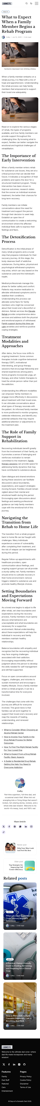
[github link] (24, 1064)
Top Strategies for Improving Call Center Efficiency (16, 867)
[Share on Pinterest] (15, 827)
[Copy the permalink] (4, 832)
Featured (5, 1084)
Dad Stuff (5, 1080)
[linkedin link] (14, 1064)
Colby (8, 37)
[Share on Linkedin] (26, 827)
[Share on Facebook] (9, 827)
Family (4, 1076)
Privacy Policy (25, 1076)
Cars (3, 1087)
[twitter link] (4, 1064)
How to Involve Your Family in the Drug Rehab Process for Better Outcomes (19, 740)
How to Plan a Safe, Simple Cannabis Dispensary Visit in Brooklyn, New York (19, 1018)
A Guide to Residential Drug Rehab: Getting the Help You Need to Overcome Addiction (20, 764)
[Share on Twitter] (4, 827)
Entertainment (7, 1091)
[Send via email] (31, 827)
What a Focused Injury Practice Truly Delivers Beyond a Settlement (20, 918)
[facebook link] (9, 1064)
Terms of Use (25, 1087)
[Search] (26, 3)
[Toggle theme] (31, 3)
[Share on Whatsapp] (20, 827)
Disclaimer (24, 1084)
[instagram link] (19, 1064)
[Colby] (3, 37)
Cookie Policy (25, 1080)
